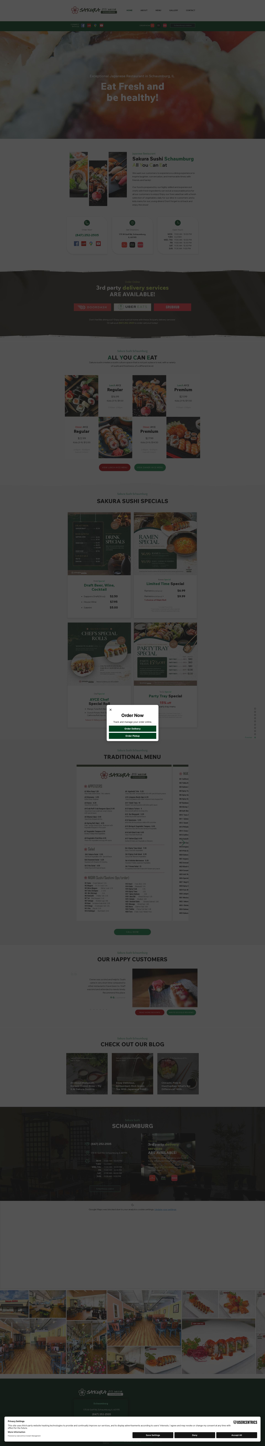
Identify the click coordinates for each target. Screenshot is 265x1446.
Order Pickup (132, 735)
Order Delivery (132, 728)
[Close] (110, 710)
